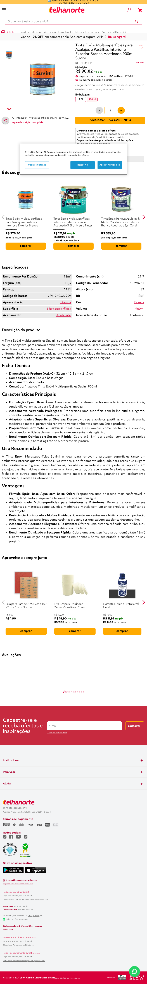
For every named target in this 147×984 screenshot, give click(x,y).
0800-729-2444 (10, 909)
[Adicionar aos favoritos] (141, 47)
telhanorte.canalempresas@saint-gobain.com (24, 961)
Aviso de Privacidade (57, 733)
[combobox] (73, 21)
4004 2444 (8, 906)
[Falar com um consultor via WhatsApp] (134, 971)
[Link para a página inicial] (3, 32)
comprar (26, 246)
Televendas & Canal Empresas (22, 926)
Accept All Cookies (109, 165)
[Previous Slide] (3, 217)
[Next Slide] (143, 217)
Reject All (82, 165)
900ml (139, 308)
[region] (73, 159)
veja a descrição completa (28, 122)
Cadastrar (134, 725)
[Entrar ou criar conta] (129, 10)
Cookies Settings (37, 165)
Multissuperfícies (59, 308)
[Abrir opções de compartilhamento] (5, 120)
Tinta (11, 32)
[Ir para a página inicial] (66, 10)
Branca (139, 302)
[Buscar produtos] (137, 21)
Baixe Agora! (117, 37)
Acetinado (63, 315)
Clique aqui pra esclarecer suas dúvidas (18, 884)
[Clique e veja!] (140, 63)
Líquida (65, 302)
